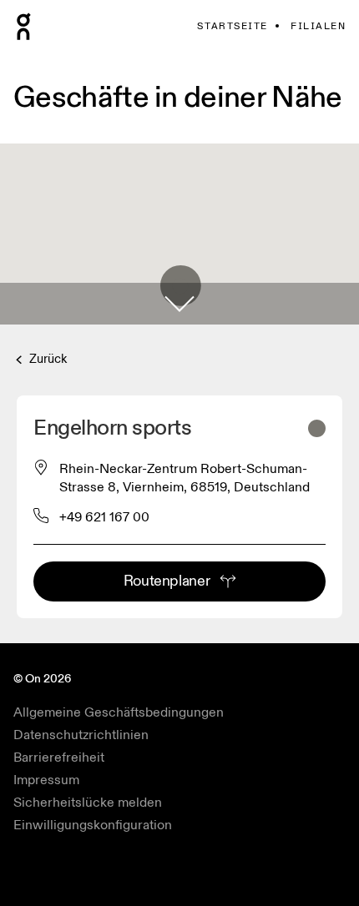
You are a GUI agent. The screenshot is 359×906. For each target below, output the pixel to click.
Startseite (232, 26)
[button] (179, 304)
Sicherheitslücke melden (87, 802)
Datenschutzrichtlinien (81, 735)
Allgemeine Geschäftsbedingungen (118, 712)
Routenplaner (167, 581)
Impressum (46, 780)
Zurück (46, 359)
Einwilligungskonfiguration (92, 825)
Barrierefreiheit (58, 757)
